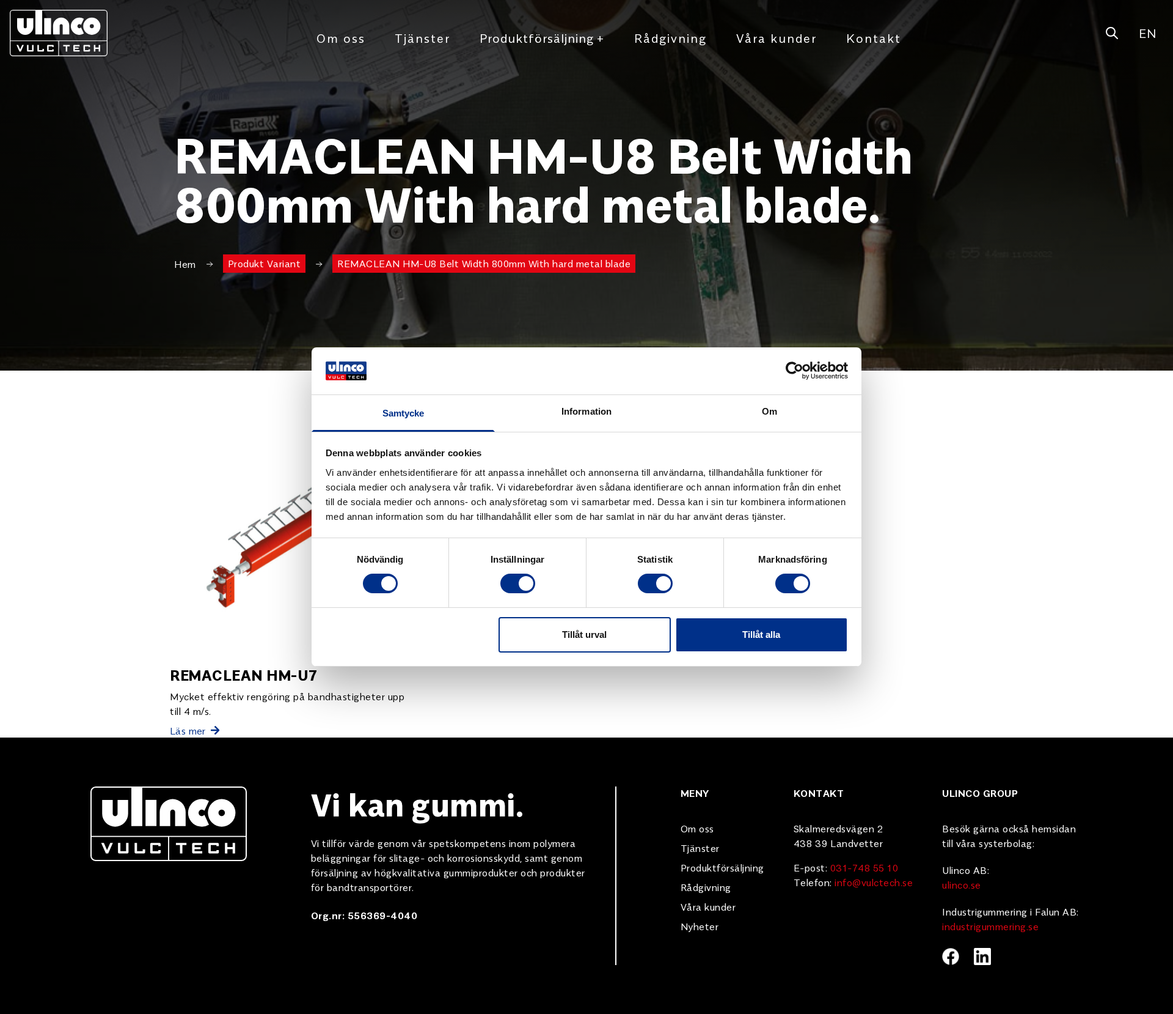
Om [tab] (769, 411)
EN (1147, 32)
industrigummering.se (990, 926)
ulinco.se (961, 884)
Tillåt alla (761, 634)
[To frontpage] (58, 33)
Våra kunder (776, 37)
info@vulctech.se (874, 882)
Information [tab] (586, 411)
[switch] (517, 583)
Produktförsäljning (542, 37)
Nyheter (700, 926)
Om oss (340, 37)
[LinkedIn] (982, 956)
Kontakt (873, 37)
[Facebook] (950, 956)
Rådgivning (670, 37)
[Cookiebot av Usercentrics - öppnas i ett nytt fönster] (794, 370)
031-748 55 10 (864, 867)
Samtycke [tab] (403, 413)
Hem (185, 263)
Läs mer (188, 730)
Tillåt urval (584, 634)
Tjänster (422, 37)
